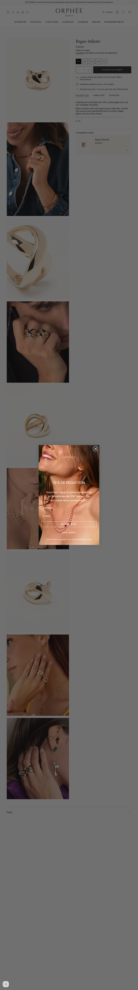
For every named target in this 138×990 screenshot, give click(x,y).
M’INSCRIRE (69, 524)
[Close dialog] (95, 448)
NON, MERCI (69, 532)
